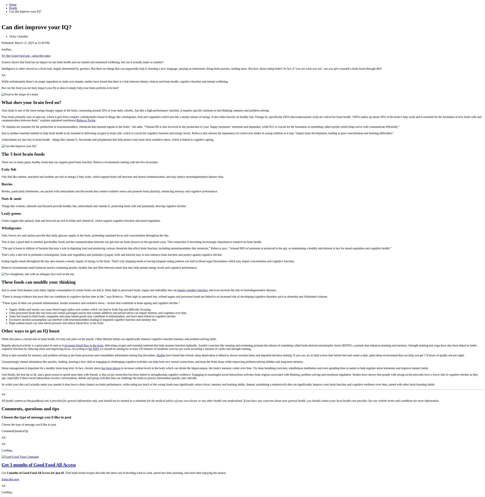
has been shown (110, 368)
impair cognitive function (192, 290)
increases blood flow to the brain (83, 345)
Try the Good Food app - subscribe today (26, 55)
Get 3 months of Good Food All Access (39, 464)
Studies (160, 355)
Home (12, 4)
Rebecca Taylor (86, 120)
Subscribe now (10, 479)
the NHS (93, 348)
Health (13, 8)
